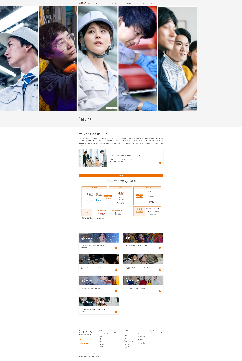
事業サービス (114, 3)
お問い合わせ (111, 353)
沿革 (124, 337)
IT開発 (100, 339)
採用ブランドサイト (85, 343)
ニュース (107, 3)
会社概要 (125, 335)
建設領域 (100, 341)
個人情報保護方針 (93, 353)
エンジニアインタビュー (141, 344)
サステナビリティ (142, 3)
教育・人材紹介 (101, 344)
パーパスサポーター (141, 342)
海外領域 (100, 342)
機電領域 (100, 336)
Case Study (122, 3)
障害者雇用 (101, 346)
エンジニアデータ (127, 344)
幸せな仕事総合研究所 (141, 340)
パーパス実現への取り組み (141, 337)
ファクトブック (126, 347)
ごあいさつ (125, 333)
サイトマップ (106, 353)
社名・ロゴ (125, 349)
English (157, 3)
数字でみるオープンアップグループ (128, 342)
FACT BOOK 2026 (85, 339)
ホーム (108, 108)
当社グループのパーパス (141, 334)
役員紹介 (125, 338)
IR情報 (150, 3)
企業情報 (129, 3)
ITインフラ (100, 338)
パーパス (135, 3)
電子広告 (80, 353)
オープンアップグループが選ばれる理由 (103, 334)
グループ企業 (126, 340)
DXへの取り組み (126, 346)
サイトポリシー (100, 353)
